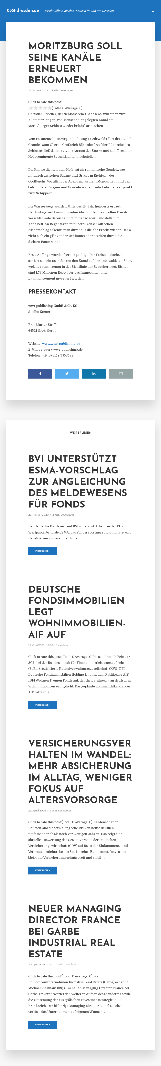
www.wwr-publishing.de (61, 343)
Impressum (116, 11)
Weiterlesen (42, 551)
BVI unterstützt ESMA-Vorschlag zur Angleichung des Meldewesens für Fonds (77, 482)
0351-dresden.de (23, 11)
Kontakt (98, 11)
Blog (83, 11)
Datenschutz (137, 11)
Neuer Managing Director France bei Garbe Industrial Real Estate (74, 932)
